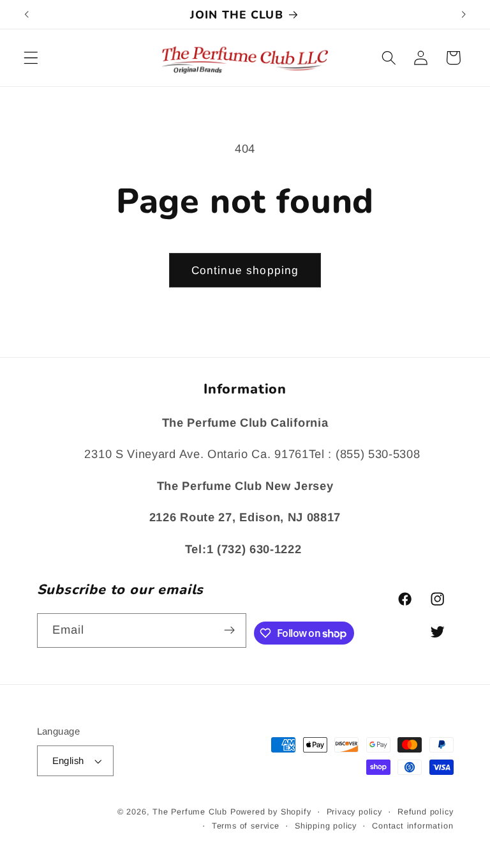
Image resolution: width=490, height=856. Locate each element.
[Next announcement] (463, 15)
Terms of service (245, 826)
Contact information (412, 826)
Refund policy (425, 811)
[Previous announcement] (27, 15)
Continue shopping (245, 270)
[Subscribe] (230, 630)
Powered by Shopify (270, 811)
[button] (31, 58)
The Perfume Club (189, 811)
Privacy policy (354, 811)
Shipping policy (326, 826)
